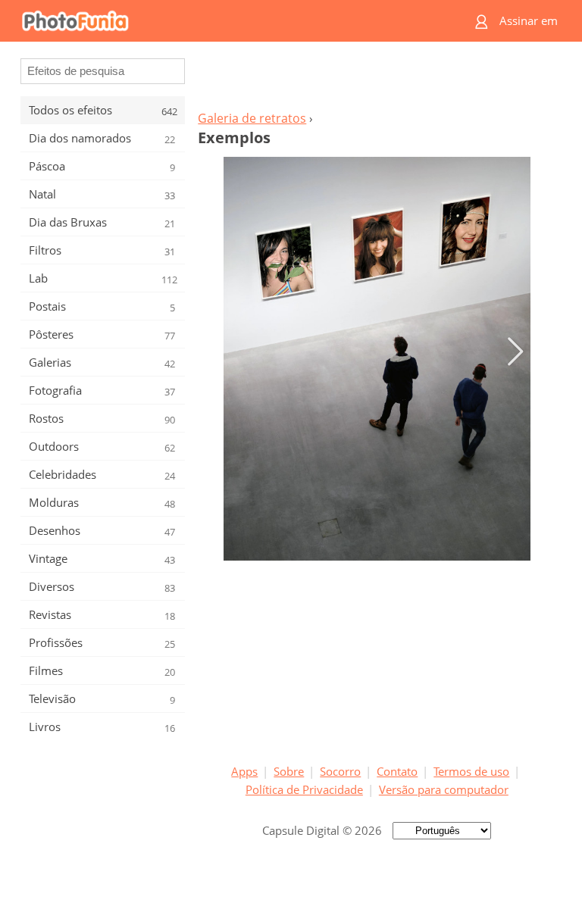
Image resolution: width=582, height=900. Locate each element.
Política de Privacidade (304, 789)
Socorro (340, 771)
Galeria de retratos (252, 118)
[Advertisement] (376, 80)
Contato (397, 771)
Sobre (289, 771)
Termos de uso (471, 771)
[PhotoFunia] (232, 21)
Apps (244, 771)
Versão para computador (443, 789)
